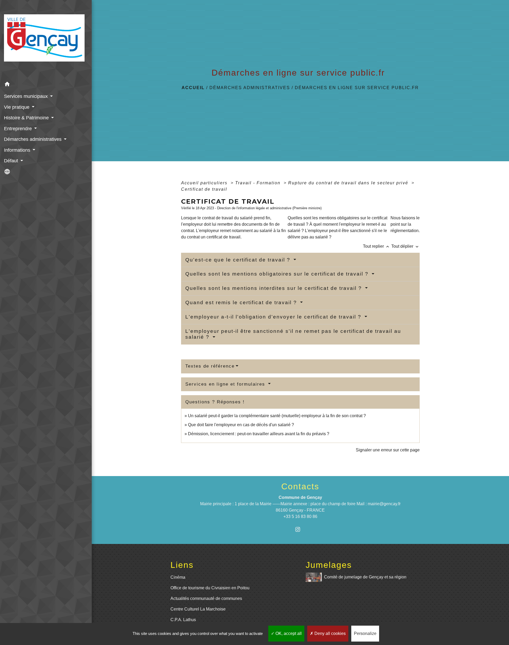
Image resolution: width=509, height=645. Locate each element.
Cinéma (177, 577)
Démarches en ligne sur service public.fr (357, 87)
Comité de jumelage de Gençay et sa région (365, 577)
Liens (182, 565)
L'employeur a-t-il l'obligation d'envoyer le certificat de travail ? (274, 317)
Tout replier (376, 246)
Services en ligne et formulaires (226, 384)
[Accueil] (46, 39)
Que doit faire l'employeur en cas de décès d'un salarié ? (241, 424)
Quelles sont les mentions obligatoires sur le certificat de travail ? (277, 274)
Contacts (300, 486)
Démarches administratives (249, 87)
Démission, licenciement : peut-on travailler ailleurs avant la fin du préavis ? (258, 434)
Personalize (365, 633)
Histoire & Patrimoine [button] (27, 117)
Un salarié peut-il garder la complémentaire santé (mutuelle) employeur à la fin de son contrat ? (277, 415)
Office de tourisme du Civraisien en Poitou (209, 588)
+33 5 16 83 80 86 (300, 516)
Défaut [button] (11, 160)
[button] (46, 85)
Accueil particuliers (205, 183)
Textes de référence (210, 366)
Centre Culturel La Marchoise (198, 609)
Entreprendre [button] (18, 128)
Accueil (193, 87)
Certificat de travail (204, 189)
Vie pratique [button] (17, 107)
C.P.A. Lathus (183, 619)
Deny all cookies (329, 633)
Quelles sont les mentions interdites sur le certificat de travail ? (274, 288)
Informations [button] (18, 150)
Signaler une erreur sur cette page (388, 450)
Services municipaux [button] (26, 96)
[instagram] (300, 529)
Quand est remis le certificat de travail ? (242, 302)
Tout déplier (405, 246)
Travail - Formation (258, 183)
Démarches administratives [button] (33, 139)
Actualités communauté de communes (206, 598)
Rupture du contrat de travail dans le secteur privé (349, 183)
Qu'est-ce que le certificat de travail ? (238, 260)
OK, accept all (288, 633)
